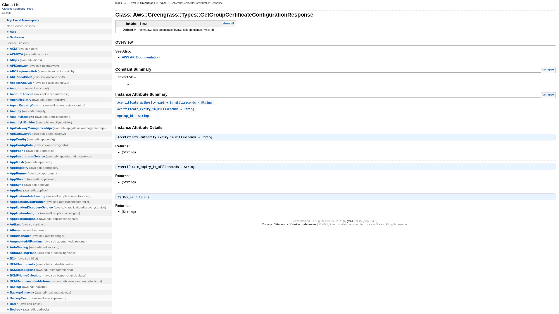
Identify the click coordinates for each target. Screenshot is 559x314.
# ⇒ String (164, 102)
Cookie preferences (303, 224)
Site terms (281, 224)
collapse (548, 69)
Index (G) (120, 3)
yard (350, 221)
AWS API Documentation (141, 57)
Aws (133, 3)
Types (163, 3)
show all (228, 23)
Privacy (267, 224)
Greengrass (147, 3)
